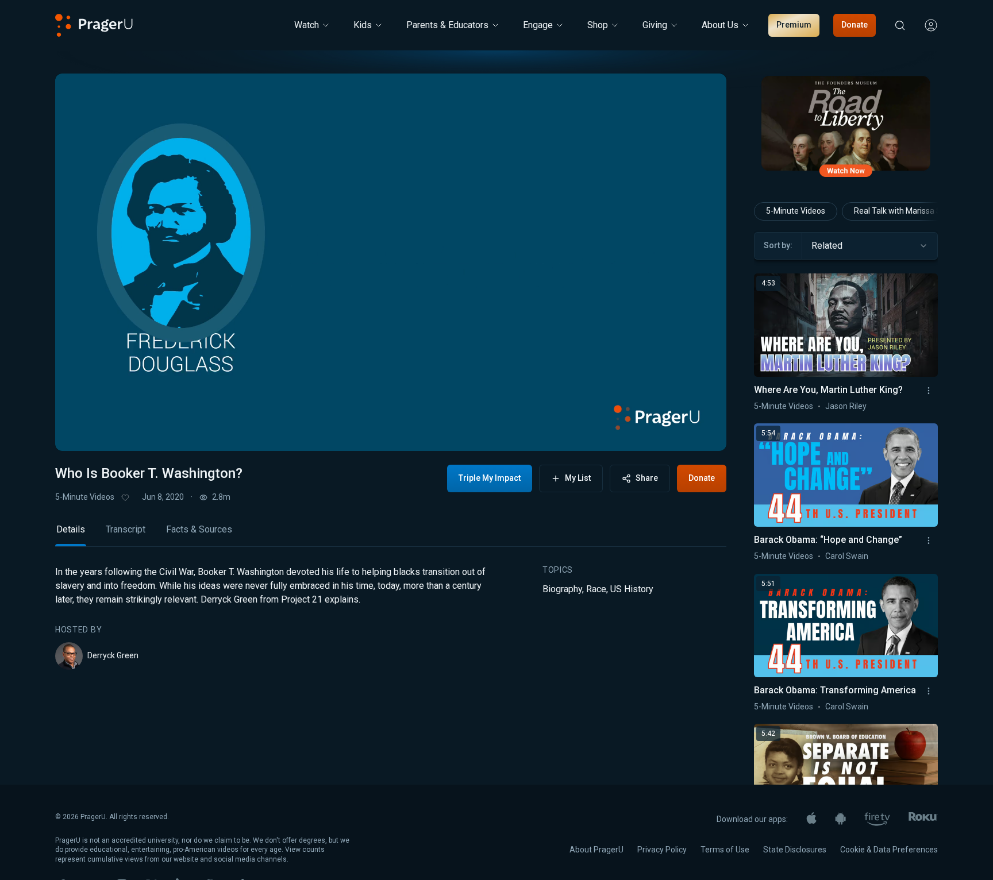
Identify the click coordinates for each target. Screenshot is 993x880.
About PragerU (596, 849)
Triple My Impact (490, 478)
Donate (854, 24)
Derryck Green (112, 655)
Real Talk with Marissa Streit (905, 210)
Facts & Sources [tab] (199, 529)
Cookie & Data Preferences (889, 849)
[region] (390, 262)
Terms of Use (725, 849)
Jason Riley (846, 406)
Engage (538, 25)
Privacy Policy (662, 849)
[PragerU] (94, 25)
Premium (793, 24)
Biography (562, 589)
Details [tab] (70, 529)
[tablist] (390, 534)
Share (647, 478)
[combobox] (870, 246)
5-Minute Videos (84, 496)
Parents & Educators (447, 25)
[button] (78, 431)
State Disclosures (794, 849)
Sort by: (778, 245)
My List (578, 478)
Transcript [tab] (125, 529)
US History (631, 589)
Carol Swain (846, 556)
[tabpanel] (390, 617)
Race (596, 589)
